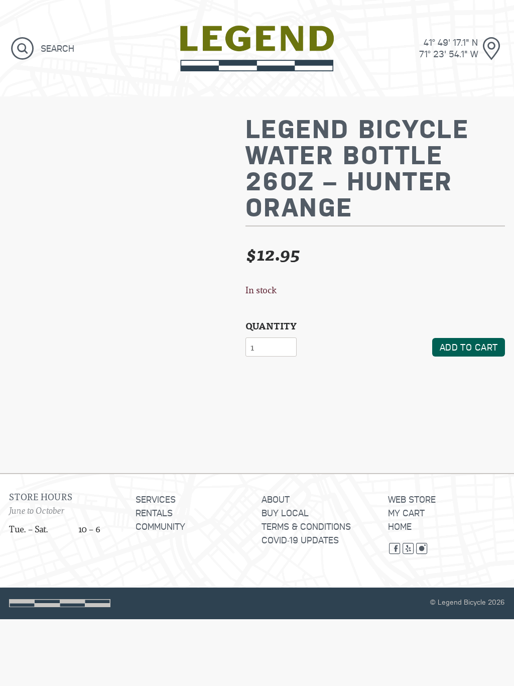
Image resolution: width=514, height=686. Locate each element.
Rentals (154, 512)
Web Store (412, 499)
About (276, 499)
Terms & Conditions (306, 526)
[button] (22, 48)
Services (156, 499)
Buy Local (285, 512)
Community (160, 526)
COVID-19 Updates (300, 539)
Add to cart (469, 347)
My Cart (406, 512)
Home (400, 526)
